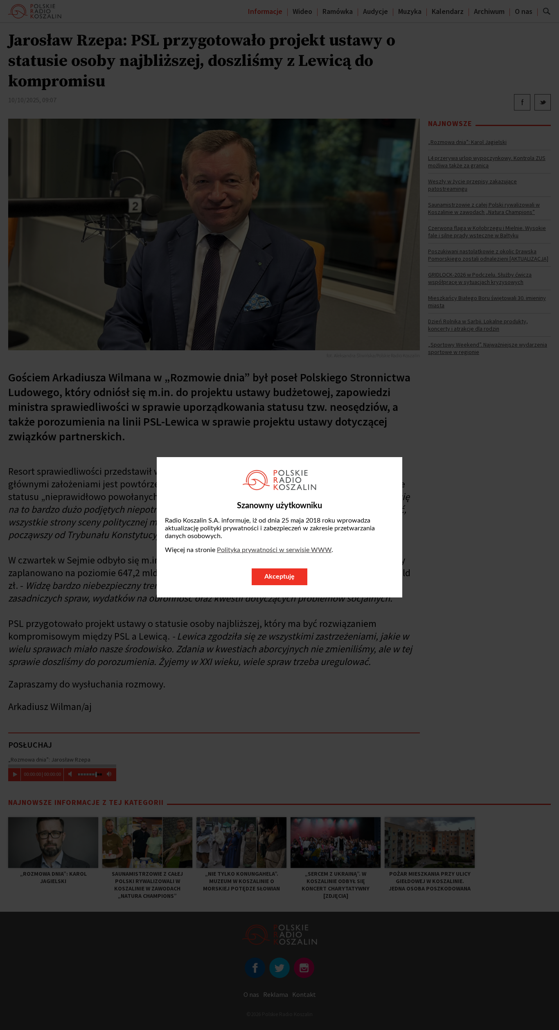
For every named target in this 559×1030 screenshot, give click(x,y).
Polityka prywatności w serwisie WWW (274, 550)
